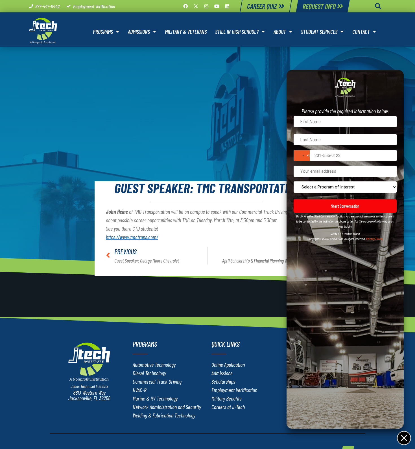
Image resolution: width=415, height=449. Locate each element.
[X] (195, 6)
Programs (103, 31)
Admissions (139, 31)
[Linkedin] (227, 6)
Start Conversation (345, 205)
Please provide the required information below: (345, 111)
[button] (378, 6)
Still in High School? (237, 31)
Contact (361, 31)
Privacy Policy (374, 239)
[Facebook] (185, 6)
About (280, 31)
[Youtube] (216, 6)
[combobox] (302, 155)
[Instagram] (206, 6)
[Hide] (403, 437)
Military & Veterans (186, 31)
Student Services (319, 31)
